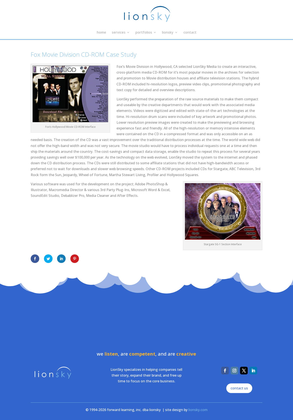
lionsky (168, 33)
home (101, 33)
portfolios (143, 33)
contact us (239, 388)
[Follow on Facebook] (225, 370)
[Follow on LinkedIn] (253, 370)
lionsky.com (198, 409)
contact (189, 33)
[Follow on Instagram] (234, 370)
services (118, 33)
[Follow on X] (244, 370)
